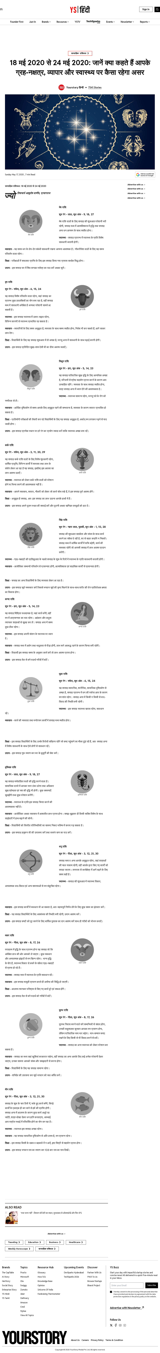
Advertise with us (55, 1234)
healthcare (74, 1242)
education (33, 1242)
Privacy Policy (97, 1340)
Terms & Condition (114, 1340)
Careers (85, 1340)
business (53, 1242)
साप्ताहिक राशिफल (78, 53)
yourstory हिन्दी (75, 87)
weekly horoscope (18, 1249)
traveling (13, 1242)
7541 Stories (95, 87)
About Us (75, 1340)
